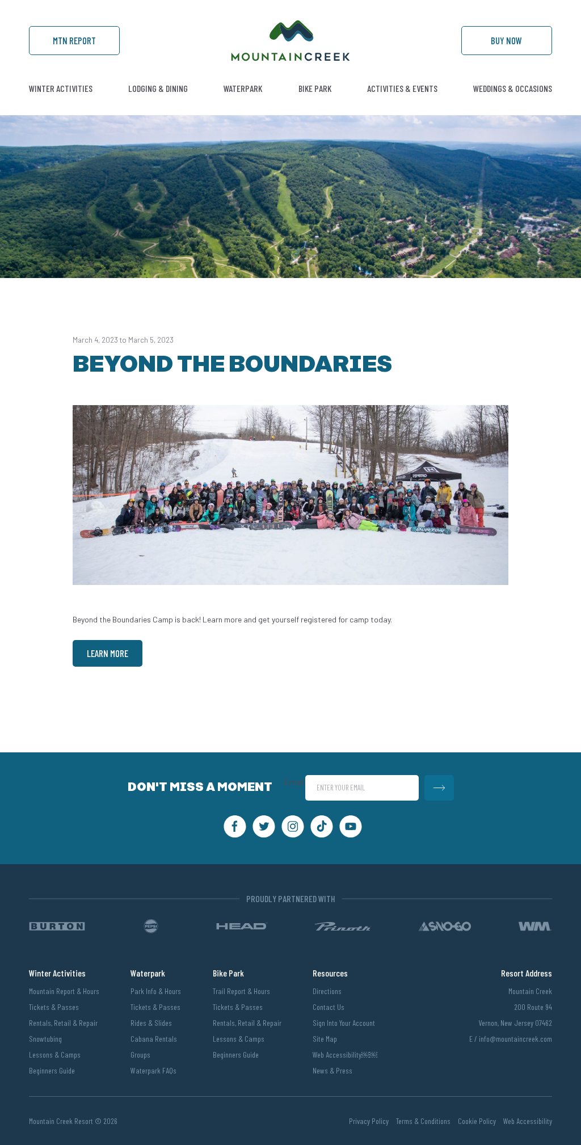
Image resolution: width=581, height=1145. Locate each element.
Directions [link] (327, 991)
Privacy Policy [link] (369, 1121)
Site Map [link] (325, 1038)
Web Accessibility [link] (527, 1121)
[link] (290, 58)
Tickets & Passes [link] (54, 1007)
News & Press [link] (332, 1070)
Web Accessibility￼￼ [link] (345, 1054)
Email (294, 782)
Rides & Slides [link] (151, 1023)
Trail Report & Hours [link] (241, 991)
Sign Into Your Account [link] (344, 1023)
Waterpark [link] (243, 88)
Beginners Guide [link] (52, 1070)
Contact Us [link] (328, 1007)
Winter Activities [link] (60, 88)
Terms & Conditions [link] (423, 1121)
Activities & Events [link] (402, 88)
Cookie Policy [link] (477, 1121)
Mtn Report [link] (74, 40)
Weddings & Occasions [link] (512, 88)
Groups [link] (140, 1054)
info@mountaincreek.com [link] (515, 1038)
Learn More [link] (107, 653)
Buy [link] (506, 40)
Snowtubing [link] (45, 1038)
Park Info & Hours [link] (155, 991)
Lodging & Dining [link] (158, 88)
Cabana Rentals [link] (153, 1038)
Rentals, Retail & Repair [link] (63, 1023)
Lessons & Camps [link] (55, 1054)
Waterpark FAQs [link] (153, 1070)
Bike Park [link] (314, 88)
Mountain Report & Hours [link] (64, 991)
